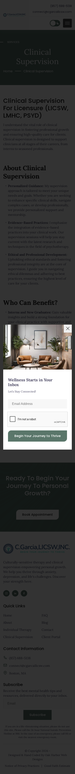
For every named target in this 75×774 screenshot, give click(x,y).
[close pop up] (68, 329)
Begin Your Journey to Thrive (37, 436)
